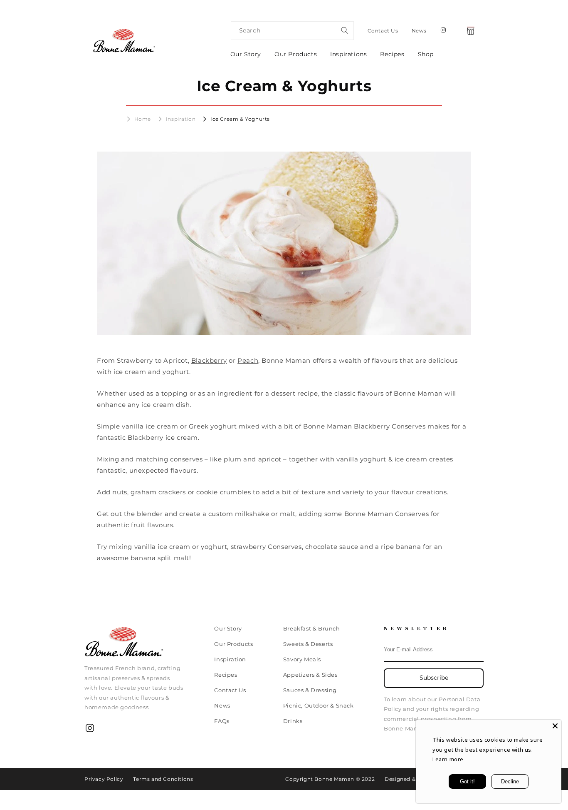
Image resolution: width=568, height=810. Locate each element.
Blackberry (209, 360)
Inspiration (181, 119)
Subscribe (434, 677)
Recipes (392, 54)
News (419, 30)
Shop (426, 54)
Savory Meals (302, 659)
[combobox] (292, 30)
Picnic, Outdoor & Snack (318, 705)
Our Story (245, 54)
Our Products (295, 54)
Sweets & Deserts (308, 644)
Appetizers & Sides (310, 674)
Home (142, 119)
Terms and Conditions (163, 779)
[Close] (555, 726)
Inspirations (348, 54)
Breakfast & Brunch (311, 629)
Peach (247, 360)
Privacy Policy (103, 779)
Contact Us (383, 30)
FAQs (221, 721)
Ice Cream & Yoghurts (240, 119)
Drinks (293, 721)
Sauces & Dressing (310, 690)
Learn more (448, 759)
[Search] (345, 30)
